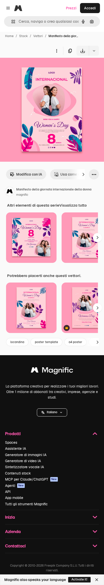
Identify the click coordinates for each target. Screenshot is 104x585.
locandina (17, 342)
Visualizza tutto (73, 205)
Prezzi (71, 8)
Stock (23, 36)
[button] (52, 412)
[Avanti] (83, 174)
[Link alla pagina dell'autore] (9, 192)
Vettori (38, 36)
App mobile (14, 497)
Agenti (14, 485)
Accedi (90, 8)
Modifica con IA (29, 174)
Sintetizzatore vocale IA (24, 467)
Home (9, 36)
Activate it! (79, 579)
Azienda (13, 531)
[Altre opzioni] (56, 51)
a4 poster (75, 342)
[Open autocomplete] (11, 21)
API (8, 491)
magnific (22, 195)
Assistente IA (15, 448)
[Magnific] (52, 371)
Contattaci (15, 545)
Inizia (10, 517)
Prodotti (13, 433)
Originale (33, 67)
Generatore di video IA (23, 461)
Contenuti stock (18, 473)
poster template (46, 342)
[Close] (97, 580)
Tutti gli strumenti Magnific (26, 504)
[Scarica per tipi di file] (94, 51)
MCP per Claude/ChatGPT (31, 479)
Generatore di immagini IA (25, 455)
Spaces (11, 442)
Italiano (52, 412)
